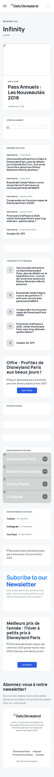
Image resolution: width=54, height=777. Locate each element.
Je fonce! (27, 664)
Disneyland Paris (21, 751)
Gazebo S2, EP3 (16, 233)
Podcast (37, 751)
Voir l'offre (27, 390)
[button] (5, 6)
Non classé (13, 81)
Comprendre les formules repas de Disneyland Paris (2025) (27, 202)
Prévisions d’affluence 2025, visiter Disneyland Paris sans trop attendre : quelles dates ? (26, 218)
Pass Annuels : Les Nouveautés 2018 (26, 92)
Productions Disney (22, 755)
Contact (39, 755)
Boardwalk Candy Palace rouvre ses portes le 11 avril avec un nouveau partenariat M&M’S (25, 185)
